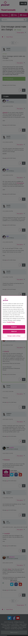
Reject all (14, 331)
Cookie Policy (11, 322)
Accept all (14, 327)
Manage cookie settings (14, 336)
